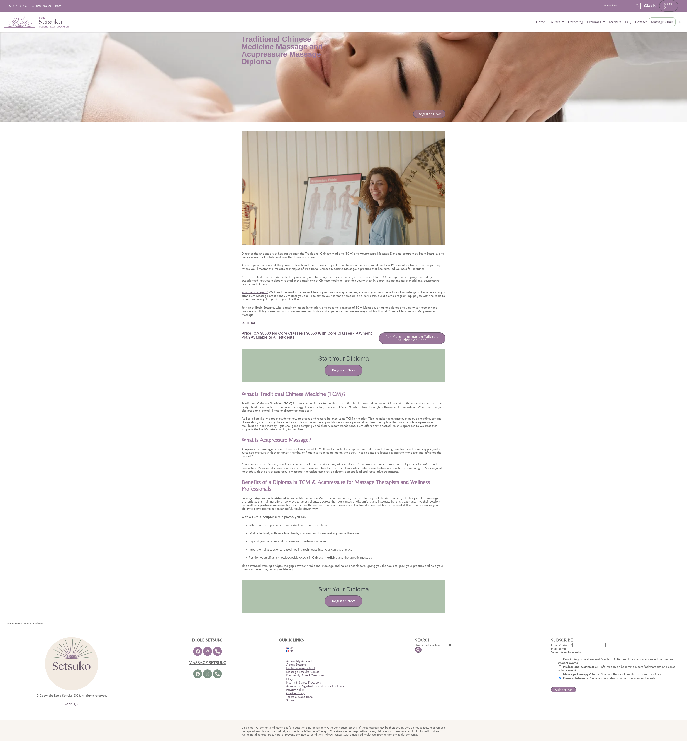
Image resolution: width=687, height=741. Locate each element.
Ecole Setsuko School (300, 668)
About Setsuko (296, 664)
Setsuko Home (13, 624)
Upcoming (575, 22)
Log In (651, 5)
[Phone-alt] (217, 651)
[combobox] (431, 645)
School (27, 624)
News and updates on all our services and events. (609, 678)
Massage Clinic (662, 22)
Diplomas (594, 22)
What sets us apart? (255, 292)
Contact (641, 22)
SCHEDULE (249, 323)
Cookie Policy (295, 693)
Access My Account (299, 661)
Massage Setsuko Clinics (302, 672)
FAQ (628, 22)
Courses (554, 22)
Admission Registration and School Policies (315, 686)
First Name (559, 648)
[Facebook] (197, 651)
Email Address (561, 645)
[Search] (418, 650)
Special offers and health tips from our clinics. (612, 674)
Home (540, 22)
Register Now (343, 370)
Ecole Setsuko (207, 640)
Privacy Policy (295, 689)
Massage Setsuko (207, 662)
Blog (289, 679)
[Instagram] (207, 651)
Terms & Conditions (299, 697)
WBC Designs (71, 704)
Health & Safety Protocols (303, 682)
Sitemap (291, 700)
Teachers (615, 22)
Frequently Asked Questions (305, 675)
